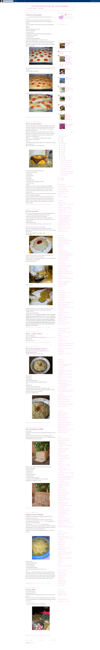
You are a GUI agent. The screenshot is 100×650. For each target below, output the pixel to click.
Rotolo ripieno (61, 351)
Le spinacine (60, 310)
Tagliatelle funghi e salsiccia (63, 276)
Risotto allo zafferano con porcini (64, 265)
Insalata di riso (61, 245)
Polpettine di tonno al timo (63, 315)
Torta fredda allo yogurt (62, 525)
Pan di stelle (60, 562)
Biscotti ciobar (61, 534)
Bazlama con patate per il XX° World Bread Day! (69, 125)
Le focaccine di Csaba (62, 340)
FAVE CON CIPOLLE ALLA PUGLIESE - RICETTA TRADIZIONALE (68, 117)
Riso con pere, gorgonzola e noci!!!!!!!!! (36, 349)
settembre (63, 147)
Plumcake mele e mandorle (63, 502)
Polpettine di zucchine (62, 398)
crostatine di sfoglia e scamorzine (64, 215)
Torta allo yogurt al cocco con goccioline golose (64, 511)
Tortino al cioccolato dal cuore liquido (65, 526)
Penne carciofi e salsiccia (63, 260)
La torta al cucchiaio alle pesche (64, 479)
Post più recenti (29, 640)
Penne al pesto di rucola (62, 258)
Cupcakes (60, 463)
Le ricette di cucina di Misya (65, 51)
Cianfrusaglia (60, 362)
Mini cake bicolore (62, 490)
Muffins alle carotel (62, 419)
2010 (61, 141)
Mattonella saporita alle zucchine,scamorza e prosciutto (65, 384)
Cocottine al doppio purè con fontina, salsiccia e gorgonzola (65, 365)
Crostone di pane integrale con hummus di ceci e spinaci (69, 98)
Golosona (62, 95)
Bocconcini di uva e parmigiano (64, 207)
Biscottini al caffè (61, 541)
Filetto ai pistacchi (61, 299)
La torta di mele (61, 480)
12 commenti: (48, 204)
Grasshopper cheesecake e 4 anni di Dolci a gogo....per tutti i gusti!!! (69, 89)
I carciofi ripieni (61, 369)
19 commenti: (48, 117)
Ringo (59, 564)
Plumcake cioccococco (62, 497)
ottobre (62, 145)
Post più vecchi (53, 640)
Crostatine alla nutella (62, 456)
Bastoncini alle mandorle (63, 533)
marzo (62, 154)
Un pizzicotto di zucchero (50, 6)
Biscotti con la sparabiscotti (63, 536)
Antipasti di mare (61, 202)
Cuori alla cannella (62, 549)
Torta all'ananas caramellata (63, 509)
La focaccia (60, 338)
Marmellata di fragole (62, 595)
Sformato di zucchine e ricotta (64, 399)
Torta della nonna (61, 517)
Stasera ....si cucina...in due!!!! (34, 334)
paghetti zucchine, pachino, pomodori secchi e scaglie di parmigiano (65, 254)
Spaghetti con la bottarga (63, 270)
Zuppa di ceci (60, 286)
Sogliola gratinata (61, 320)
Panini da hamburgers (62, 188)
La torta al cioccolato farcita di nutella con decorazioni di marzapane (65, 476)
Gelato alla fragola (61, 583)
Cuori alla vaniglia (62, 551)
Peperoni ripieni (61, 394)
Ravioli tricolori (61, 261)
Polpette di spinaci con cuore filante (65, 396)
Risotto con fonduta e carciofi (64, 266)
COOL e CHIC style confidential (66, 42)
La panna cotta (61, 474)
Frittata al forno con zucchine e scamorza (66, 307)
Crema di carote (61, 237)
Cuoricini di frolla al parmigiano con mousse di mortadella (65, 220)
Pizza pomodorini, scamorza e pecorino (66, 343)
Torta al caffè (60, 507)
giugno (62, 149)
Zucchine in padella (62, 406)
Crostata (59, 453)
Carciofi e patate (61, 361)
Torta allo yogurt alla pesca (63, 513)
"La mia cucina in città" (36, 524)
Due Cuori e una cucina (50, 337)
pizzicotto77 (69, 14)
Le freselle (60, 342)
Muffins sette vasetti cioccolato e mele (65, 429)
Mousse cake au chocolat (63, 494)
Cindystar (62, 123)
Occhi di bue (60, 561)
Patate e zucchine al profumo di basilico (66, 389)
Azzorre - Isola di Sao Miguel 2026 (69, 79)
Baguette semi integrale (62, 189)
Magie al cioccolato (62, 489)
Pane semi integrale (62, 193)
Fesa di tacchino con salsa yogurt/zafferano (63, 296)
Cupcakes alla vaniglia (62, 412)
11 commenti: (48, 327)
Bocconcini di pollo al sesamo (64, 292)
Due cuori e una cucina (32, 211)
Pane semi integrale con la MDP (34, 429)
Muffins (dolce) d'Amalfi (63, 414)
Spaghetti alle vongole (62, 268)
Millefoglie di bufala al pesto (64, 223)
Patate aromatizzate (68, 105)
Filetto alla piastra (61, 300)
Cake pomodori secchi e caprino (64, 332)
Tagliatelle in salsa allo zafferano (34, 514)
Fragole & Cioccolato (64, 55)
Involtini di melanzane (62, 380)
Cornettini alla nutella (62, 450)
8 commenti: (48, 342)
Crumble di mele (61, 461)
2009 (61, 178)
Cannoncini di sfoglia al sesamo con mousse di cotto (65, 209)
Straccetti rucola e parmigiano (64, 322)
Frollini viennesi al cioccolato (64, 554)
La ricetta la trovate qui (30, 602)
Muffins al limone (61, 415)
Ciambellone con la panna (63, 448)
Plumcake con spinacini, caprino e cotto (66, 348)
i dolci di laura (63, 104)
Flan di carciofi (61, 367)
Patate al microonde (62, 388)
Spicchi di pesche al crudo (63, 231)
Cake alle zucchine (62, 330)
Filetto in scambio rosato (63, 305)
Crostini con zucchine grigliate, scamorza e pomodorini (64, 217)
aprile (62, 153)
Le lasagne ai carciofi (62, 250)
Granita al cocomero (62, 580)
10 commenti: (48, 422)
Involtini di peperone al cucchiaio (65, 381)
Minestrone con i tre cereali (63, 252)
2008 (61, 179)
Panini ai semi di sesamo (63, 196)
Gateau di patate (61, 309)
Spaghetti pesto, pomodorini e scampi (65, 272)
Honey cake (62, 52)
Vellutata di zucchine (62, 284)
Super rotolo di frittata (62, 324)
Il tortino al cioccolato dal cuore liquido (66, 472)
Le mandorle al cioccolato (63, 485)
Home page (41, 640)
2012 (61, 138)
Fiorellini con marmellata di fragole (65, 552)
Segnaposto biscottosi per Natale (64, 566)
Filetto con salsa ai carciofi (63, 304)
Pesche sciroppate (61, 591)
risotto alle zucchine (62, 263)
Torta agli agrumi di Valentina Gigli (65, 505)
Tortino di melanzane (62, 403)
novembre (63, 143)
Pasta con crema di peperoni (63, 256)
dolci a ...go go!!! (63, 86)
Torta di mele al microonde (63, 520)
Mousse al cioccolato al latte (63, 492)
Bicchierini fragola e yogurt (63, 438)
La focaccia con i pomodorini (33, 15)
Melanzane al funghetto (62, 386)
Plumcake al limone (62, 495)
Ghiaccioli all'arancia (62, 582)
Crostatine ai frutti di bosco (63, 455)
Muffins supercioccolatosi (63, 430)
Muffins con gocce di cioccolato (64, 422)
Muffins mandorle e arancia (63, 425)
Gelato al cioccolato (62, 575)
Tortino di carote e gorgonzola (64, 401)
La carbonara (60, 247)
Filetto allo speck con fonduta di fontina (66, 302)
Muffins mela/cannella (62, 427)
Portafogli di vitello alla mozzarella (65, 317)
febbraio (62, 156)
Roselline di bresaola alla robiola (64, 227)
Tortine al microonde (62, 432)
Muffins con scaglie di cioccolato (64, 424)
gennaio (62, 158)
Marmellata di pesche (62, 593)
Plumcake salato (61, 350)
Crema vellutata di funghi (63, 239)
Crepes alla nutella (61, 451)
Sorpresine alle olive (62, 229)
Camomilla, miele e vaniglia (63, 601)
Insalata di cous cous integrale (64, 243)
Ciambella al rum (61, 442)
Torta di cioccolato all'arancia (33, 124)
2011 (61, 139)
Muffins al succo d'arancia (63, 417)
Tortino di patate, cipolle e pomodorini (65, 404)
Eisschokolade (67, 69)
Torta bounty (60, 515)
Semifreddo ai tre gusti (62, 504)
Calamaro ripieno (61, 294)
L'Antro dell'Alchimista (64, 68)
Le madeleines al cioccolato (63, 484)
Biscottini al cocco (62, 542)
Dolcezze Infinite (63, 113)
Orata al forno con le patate (63, 312)
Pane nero (60, 194)
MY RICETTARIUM (64, 77)
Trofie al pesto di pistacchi (63, 283)
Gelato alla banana (61, 577)
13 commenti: (48, 583)
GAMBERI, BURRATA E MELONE (67, 44)
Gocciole (60, 556)
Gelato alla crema (61, 572)
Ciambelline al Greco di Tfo (63, 547)
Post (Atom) (32, 642)
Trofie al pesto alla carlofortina (64, 281)
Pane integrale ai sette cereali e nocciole (66, 186)
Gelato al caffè (61, 585)
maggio (62, 151)
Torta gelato (60, 578)
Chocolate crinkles (31, 589)
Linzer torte (60, 487)
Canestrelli (60, 546)
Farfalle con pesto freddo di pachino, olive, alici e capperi (65, 241)
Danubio (59, 333)
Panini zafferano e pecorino (63, 191)
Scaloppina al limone (62, 319)
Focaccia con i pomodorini (63, 337)
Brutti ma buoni (61, 544)
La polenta (60, 248)
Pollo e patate (60, 314)
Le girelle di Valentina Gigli (63, 482)
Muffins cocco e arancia (62, 420)
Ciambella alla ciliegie (62, 443)
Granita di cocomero (62, 468)
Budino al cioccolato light (63, 440)
